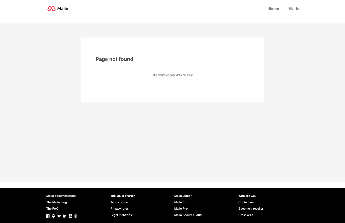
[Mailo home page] (57, 8)
